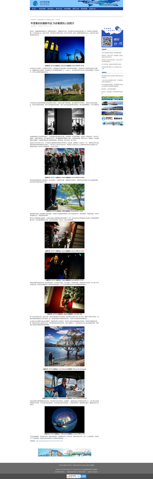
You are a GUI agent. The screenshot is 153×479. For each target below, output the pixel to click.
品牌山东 (92, 9)
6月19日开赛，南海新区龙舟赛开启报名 (111, 64)
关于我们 (61, 465)
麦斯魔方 (92, 465)
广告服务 (74, 465)
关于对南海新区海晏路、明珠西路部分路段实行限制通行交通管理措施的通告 (112, 85)
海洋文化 (59, 9)
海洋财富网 (33, 19)
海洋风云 (50, 9)
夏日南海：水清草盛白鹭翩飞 (109, 89)
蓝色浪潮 (42, 9)
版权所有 (88, 465)
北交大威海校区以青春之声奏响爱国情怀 (112, 52)
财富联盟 (84, 9)
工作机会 (83, 465)
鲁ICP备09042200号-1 (60, 471)
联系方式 (70, 465)
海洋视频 (67, 9)
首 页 (34, 9)
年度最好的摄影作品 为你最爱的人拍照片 (46, 19)
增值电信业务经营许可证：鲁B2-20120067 (76, 471)
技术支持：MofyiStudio (93, 471)
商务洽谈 (79, 465)
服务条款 (65, 465)
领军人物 (76, 9)
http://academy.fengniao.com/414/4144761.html (49, 441)
